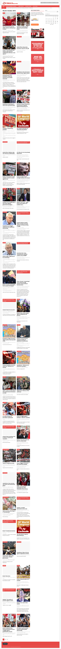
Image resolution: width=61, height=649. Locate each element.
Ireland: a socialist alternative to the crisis (22, 508)
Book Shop (47, 2)
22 (53, 21)
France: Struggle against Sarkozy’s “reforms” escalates (23, 417)
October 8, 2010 (20, 631)
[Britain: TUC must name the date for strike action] (23, 432)
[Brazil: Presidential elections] (9, 525)
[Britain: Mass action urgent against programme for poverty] (23, 305)
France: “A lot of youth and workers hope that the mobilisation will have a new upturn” (9, 52)
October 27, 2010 (20, 107)
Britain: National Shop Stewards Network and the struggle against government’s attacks (9, 630)
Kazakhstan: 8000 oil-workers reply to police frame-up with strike (9, 340)
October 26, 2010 (5, 154)
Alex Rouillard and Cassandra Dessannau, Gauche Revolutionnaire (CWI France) (23, 582)
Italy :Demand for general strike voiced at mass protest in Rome (9, 28)
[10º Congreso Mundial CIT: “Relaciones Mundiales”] (23, 120)
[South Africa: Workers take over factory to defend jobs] (9, 146)
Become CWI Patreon (35, 24)
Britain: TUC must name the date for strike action (23, 440)
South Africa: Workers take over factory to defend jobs (9, 153)
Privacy (56, 2)
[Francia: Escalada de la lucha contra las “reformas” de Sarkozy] (9, 357)
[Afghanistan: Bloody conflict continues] (23, 383)
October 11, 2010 (20, 554)
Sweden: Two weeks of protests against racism (8, 600)
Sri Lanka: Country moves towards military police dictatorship (22, 629)
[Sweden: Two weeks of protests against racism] (9, 593)
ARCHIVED (5, 643)
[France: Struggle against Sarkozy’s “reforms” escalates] (23, 408)
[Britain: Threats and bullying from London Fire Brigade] (9, 277)
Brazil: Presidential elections (9, 530)
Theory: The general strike (8, 463)
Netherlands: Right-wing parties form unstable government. (8, 557)
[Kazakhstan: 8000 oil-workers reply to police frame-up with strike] (9, 331)
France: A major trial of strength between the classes (23, 177)
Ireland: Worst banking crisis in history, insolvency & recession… (9, 437)
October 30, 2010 (5, 30)
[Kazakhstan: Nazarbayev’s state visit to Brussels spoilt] (9, 96)
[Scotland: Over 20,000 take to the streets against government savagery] (9, 194)
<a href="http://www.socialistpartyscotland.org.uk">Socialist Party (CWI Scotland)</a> (23, 207)
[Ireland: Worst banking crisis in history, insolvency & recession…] (9, 430)
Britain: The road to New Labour (22, 603)
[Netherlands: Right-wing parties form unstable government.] (9, 548)
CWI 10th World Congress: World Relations (22, 535)
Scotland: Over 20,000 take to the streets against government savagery (9, 203)
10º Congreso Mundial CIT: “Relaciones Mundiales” (22, 129)
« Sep (50, 24)
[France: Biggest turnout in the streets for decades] (23, 455)
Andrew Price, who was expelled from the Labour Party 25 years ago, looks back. (23, 606)
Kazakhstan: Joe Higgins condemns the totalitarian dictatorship (8, 227)
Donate (52, 2)
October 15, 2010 (5, 464)
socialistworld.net (11, 55)
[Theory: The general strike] (9, 455)
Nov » (53, 24)
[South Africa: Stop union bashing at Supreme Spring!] (23, 41)
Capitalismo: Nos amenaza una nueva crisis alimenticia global (9, 484)
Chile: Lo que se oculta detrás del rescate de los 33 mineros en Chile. (9, 392)
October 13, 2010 (5, 513)
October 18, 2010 (20, 442)
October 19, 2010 (20, 418)
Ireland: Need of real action (9, 309)
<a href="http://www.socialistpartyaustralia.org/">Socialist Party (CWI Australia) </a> (23, 257)
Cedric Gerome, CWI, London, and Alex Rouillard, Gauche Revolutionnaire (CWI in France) (23, 466)
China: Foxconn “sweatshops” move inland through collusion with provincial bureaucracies (23, 283)
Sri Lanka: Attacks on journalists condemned (8, 417)
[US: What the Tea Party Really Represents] (23, 146)
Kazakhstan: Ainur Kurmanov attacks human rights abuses (23, 72)
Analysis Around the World (11, 6)
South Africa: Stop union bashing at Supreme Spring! (23, 47)
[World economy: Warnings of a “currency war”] (9, 503)
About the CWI (21, 6)
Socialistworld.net (25, 367)
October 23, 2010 (5, 287)
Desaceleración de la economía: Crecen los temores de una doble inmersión (7, 77)
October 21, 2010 (20, 367)
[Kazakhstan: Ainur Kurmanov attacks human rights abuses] (23, 66)
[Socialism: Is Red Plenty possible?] (9, 120)
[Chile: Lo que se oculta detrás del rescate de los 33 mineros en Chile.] (9, 383)
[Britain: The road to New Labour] (23, 595)
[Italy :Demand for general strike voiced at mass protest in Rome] (9, 19)
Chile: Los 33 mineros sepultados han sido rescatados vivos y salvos (22, 488)
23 (55, 21)
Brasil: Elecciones (6, 576)
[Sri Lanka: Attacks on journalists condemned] (9, 408)
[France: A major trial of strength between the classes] (23, 169)
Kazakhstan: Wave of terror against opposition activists (23, 553)
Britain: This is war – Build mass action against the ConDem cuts (22, 203)
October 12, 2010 (5, 532)
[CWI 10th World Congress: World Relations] (23, 526)
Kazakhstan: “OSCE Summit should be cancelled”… (23, 365)
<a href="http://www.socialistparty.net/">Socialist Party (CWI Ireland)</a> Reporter (23, 228)
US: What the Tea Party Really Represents (23, 153)
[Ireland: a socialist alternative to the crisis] (23, 502)
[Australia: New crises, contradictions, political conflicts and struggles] (23, 247)
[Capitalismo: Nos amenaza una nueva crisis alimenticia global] (9, 477)
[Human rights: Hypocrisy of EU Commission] (9, 248)
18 (46, 21)
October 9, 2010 (20, 605)
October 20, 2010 (5, 418)
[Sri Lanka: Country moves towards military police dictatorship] (23, 620)
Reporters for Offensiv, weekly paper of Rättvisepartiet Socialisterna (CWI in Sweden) (9, 602)
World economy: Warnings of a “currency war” (9, 511)
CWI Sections (35, 6)
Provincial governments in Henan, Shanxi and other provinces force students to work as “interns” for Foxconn (23, 287)
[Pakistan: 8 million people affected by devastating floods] (23, 19)
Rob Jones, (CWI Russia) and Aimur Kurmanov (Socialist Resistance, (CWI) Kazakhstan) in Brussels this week (9, 107)
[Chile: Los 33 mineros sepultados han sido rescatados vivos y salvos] (23, 479)
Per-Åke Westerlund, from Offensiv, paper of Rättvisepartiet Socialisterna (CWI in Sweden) (8, 514)
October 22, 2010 (20, 316)
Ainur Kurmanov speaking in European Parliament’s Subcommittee (22, 75)
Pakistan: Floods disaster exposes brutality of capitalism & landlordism (22, 340)
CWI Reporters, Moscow (26, 554)
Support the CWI (28, 6)
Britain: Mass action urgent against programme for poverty (23, 314)
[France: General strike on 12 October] (23, 571)
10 (57, 18)
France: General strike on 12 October (23, 580)
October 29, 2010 (5, 55)
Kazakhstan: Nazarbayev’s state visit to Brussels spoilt (9, 104)
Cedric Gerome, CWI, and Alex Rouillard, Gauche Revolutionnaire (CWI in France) (23, 419)
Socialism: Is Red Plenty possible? (8, 129)
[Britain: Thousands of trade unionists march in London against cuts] (9, 169)
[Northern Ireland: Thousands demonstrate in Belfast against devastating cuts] (23, 96)
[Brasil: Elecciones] (9, 570)
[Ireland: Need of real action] (9, 304)
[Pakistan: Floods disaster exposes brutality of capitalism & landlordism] (23, 331)
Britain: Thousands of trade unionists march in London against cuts (9, 178)
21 (51, 21)
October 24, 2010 (20, 227)
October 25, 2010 (20, 179)
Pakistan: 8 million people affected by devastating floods (22, 28)
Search (46, 10)
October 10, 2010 (20, 581)
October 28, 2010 (20, 74)
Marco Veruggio (11, 30)
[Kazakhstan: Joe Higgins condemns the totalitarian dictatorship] (9, 218)
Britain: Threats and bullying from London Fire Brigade (9, 285)
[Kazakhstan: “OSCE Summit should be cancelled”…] (23, 357)
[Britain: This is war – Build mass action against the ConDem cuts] (23, 194)
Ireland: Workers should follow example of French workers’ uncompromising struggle (22, 224)
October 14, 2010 (20, 465)
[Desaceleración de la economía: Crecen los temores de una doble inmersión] (9, 67)
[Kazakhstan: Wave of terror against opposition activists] (23, 546)
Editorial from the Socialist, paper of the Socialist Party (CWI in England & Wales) (22, 443)
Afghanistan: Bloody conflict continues (23, 391)
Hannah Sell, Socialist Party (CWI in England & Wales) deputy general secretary (9, 465)
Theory (43, 2)
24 (57, 21)
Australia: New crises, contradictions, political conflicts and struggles (22, 254)
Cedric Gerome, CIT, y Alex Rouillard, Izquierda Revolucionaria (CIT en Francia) (9, 369)
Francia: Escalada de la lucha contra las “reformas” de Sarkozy (9, 366)
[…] (3, 87)
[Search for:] (53, 7)
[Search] (57, 11)
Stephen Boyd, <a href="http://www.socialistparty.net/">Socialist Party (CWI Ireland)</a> (9, 312)
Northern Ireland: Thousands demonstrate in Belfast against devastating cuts (23, 105)
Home (3, 6)
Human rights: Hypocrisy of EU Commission (9, 257)
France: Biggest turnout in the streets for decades (22, 464)
